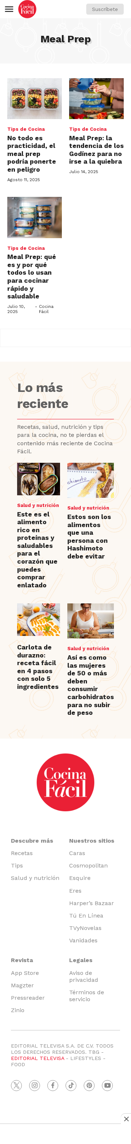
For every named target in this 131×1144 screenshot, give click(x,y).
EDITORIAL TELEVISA (37, 1058)
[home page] (27, 9)
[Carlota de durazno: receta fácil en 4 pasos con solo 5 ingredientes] (38, 619)
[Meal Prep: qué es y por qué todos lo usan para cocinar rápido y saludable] (34, 217)
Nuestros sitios (91, 840)
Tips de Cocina (26, 129)
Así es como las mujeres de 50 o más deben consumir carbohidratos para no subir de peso (90, 684)
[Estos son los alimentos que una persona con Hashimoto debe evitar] (90, 480)
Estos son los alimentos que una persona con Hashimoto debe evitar (89, 536)
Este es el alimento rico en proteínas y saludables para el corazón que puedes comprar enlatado (37, 549)
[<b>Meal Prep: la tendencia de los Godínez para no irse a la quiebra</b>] (96, 98)
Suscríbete (105, 9)
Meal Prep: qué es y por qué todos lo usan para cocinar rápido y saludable (31, 276)
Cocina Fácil (46, 309)
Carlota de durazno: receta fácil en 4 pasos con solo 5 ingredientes (38, 666)
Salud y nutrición (38, 505)
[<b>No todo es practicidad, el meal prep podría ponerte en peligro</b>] (34, 98)
